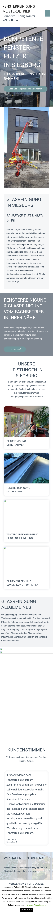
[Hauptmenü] (47, 13)
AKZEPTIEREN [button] (26, 910)
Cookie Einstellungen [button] (36, 905)
